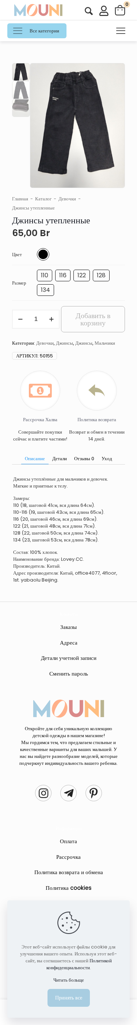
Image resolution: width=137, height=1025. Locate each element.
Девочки (67, 198)
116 (62, 275)
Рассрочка (68, 857)
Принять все (68, 997)
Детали (59, 458)
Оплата (68, 841)
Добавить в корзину (93, 319)
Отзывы (84, 458)
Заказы (68, 627)
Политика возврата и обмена (68, 872)
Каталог (43, 198)
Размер (19, 282)
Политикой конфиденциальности (79, 964)
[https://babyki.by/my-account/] (89, 11)
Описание (35, 458)
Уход (107, 458)
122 (81, 275)
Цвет (17, 254)
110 (44, 275)
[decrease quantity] (20, 319)
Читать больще (68, 980)
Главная (20, 198)
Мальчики (105, 343)
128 (101, 275)
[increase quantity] (51, 319)
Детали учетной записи (68, 658)
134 (45, 290)
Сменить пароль (68, 673)
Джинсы (64, 343)
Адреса (68, 642)
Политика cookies (69, 888)
